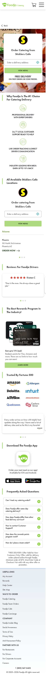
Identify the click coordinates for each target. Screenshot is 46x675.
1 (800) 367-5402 (23, 668)
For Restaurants (8, 649)
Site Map (6, 589)
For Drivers (7, 654)
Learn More (23, 365)
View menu (23, 70)
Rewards (6, 581)
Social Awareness (10, 627)
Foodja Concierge (10, 614)
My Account (7, 576)
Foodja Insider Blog (10, 623)
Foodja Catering (9, 599)
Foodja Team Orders (11, 604)
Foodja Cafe (7, 609)
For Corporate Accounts (12, 658)
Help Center (7, 585)
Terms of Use (8, 632)
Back (6, 25)
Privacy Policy (8, 636)
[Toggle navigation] (41, 5)
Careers (6, 663)
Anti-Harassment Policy (12, 640)
